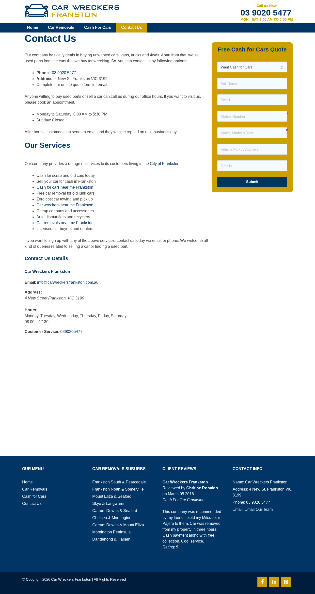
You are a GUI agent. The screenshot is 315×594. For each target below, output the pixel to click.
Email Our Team (259, 509)
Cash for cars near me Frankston (64, 187)
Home (32, 27)
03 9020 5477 (266, 12)
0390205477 (71, 332)
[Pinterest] (286, 582)
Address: (33, 292)
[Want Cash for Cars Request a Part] (252, 67)
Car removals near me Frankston (65, 223)
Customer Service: (42, 332)
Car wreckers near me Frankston (64, 205)
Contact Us (131, 27)
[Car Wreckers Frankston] (72, 10)
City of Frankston (164, 164)
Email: (30, 282)
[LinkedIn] (274, 582)
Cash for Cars (97, 27)
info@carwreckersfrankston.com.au (67, 282)
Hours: (31, 310)
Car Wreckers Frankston (47, 271)
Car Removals (61, 27)
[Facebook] (262, 582)
